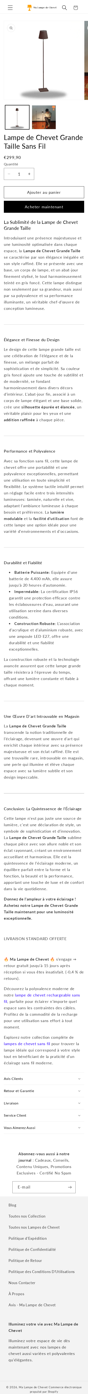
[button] (10, 7)
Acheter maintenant (44, 206)
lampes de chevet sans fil (27, 1043)
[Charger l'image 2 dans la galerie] (44, 117)
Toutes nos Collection (27, 1216)
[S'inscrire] (69, 1187)
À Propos (16, 1294)
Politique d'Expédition (28, 1238)
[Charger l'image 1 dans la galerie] (17, 117)
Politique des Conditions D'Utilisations (42, 1271)
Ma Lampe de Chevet (33, 1387)
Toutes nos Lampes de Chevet (34, 1227)
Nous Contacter (22, 1282)
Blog (12, 1205)
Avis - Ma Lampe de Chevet (32, 1305)
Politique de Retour (25, 1260)
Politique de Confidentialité (32, 1249)
